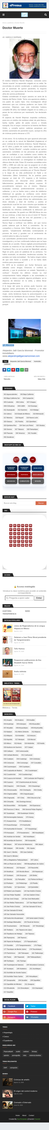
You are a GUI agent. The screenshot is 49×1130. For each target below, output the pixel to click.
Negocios (11, 481)
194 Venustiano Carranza (35, 965)
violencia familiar (35, 1055)
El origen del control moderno (25, 1091)
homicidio (37, 361)
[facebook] (13, 1006)
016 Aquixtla (8, 739)
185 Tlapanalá (19, 957)
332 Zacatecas (9, 437)
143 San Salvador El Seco (32, 906)
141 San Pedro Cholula (12, 906)
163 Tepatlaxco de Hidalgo (13, 934)
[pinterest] (35, 1012)
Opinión (38, 481)
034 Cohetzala (35, 759)
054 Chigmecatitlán (10, 794)
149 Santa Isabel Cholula (35, 918)
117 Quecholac (20, 887)
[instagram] (13, 1017)
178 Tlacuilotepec (35, 949)
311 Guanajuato (9, 410)
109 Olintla (33, 875)
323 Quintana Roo (10, 425)
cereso (6, 1037)
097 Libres (34, 860)
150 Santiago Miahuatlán (12, 922)
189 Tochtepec (9, 961)
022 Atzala (17, 743)
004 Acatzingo (8, 724)
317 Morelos (8, 418)
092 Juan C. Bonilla (10, 852)
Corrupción (24, 481)
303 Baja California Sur (12, 398)
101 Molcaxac (8, 868)
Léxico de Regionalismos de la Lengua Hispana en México (29, 627)
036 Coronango (22, 763)
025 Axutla (40, 743)
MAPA (24, 459)
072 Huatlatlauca (25, 821)
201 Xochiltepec (35, 969)
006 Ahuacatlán (34, 724)
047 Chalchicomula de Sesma (26, 782)
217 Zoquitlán (8, 992)
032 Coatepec (8, 759)
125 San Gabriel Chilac (32, 895)
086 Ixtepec (8, 844)
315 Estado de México (22, 414)
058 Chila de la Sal (33, 798)
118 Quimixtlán (33, 887)
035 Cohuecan (9, 763)
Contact (31, 1115)
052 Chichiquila (25, 790)
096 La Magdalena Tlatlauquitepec (16, 860)
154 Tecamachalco (10, 926)
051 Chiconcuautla (10, 790)
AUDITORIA (7, 611)
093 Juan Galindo (26, 852)
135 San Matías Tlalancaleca (14, 903)
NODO (27, 611)
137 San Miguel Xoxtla (34, 903)
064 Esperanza (35, 805)
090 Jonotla (20, 848)
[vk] (35, 1017)
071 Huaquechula (10, 821)
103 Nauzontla (33, 868)
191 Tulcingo (21, 961)
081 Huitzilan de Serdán (12, 837)
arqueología (8, 1033)
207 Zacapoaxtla (9, 980)
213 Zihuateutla (9, 988)
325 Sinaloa (40, 425)
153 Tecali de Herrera (31, 922)
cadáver (26, 1051)
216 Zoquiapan (37, 988)
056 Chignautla (9, 798)
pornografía (16, 1055)
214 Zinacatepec (23, 988)
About (24, 1115)
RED (33, 459)
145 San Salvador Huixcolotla (14, 914)
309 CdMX (21, 406)
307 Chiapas (31, 402)
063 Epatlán (22, 805)
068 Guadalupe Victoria (26, 813)
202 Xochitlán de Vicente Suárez (15, 972)
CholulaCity (16, 459)
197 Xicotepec (9, 969)
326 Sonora (8, 429)
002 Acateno (19, 720)
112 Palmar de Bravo (35, 879)
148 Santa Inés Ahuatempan (13, 918)
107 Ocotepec (8, 875)
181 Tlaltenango (37, 953)
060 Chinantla (8, 802)
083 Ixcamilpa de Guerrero (13, 840)
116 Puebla (8, 887)
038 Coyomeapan (10, 767)
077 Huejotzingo (31, 829)
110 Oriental (8, 879)
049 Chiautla (21, 786)
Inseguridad (38, 474)
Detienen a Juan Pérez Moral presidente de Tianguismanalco (30, 638)
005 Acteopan (21, 724)
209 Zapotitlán (35, 980)
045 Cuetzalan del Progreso (34, 778)
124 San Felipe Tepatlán (12, 895)
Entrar (39, 598)
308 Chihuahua (9, 406)
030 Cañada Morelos (11, 755)
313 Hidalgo (34, 410)
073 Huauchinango (10, 825)
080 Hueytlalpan (38, 833)
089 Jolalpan (8, 848)
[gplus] (13, 1012)
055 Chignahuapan (27, 794)
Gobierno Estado (24, 468)
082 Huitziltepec (29, 837)
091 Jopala (31, 848)
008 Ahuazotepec (22, 728)
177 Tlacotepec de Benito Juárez (15, 949)
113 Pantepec (8, 883)
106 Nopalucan (37, 871)
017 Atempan (19, 739)
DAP (5, 1068)
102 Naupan (20, 868)
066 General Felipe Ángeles (32, 809)
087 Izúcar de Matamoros (23, 844)
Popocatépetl (8, 1051)
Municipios (38, 468)
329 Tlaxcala (8, 433)
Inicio (4, 23)
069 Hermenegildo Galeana (13, 817)
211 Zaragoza (29, 984)
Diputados (11, 474)
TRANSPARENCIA (9, 614)
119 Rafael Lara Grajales (12, 891)
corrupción (13, 1068)
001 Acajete (8, 720)
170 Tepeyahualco (30, 941)
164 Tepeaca (29, 934)
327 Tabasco (19, 429)
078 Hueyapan (9, 833)
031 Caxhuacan (26, 755)
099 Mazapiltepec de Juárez (34, 864)
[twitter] (35, 1006)
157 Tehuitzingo (38, 926)
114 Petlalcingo (21, 883)
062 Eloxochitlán (9, 805)
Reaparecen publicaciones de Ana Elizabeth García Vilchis (27, 661)
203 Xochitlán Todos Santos (13, 976)
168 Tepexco (22, 938)
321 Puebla (19, 421)
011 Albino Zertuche (22, 732)
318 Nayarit (19, 418)
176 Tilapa (37, 945)
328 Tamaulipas (32, 429)
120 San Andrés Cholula (32, 891)
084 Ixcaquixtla (30, 840)
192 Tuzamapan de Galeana (13, 965)
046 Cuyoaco (8, 782)
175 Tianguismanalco (23, 945)
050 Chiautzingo (34, 786)
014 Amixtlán (19, 735)
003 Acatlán (31, 720)
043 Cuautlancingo (25, 774)
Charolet (37, 1119)
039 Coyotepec (24, 767)
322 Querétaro (31, 421)
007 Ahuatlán (8, 728)
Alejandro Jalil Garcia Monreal (20, 361)
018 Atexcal (31, 739)
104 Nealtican (8, 871)
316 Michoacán (38, 414)
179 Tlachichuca (9, 953)
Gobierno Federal (11, 468)
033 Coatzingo (22, 759)
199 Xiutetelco (22, 969)
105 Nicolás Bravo (22, 871)
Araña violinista (20, 671)
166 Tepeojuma (9, 938)
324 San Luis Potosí (26, 425)
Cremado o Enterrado (22, 1102)
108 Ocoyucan (21, 875)
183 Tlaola (7, 957)
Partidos (24, 474)
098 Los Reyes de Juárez (12, 864)
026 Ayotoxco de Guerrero (13, 747)
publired (10, 23)
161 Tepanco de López (24, 930)
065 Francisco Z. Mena (11, 809)
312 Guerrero (22, 410)
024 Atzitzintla (29, 743)
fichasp (34, 1051)
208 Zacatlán (22, 980)
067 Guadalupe (9, 813)
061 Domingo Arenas (24, 802)
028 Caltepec (8, 751)
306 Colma (20, 402)
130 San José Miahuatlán (30, 899)
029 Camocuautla (22, 751)
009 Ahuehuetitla (37, 728)
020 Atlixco (7, 743)
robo (24, 1055)
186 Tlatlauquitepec (34, 957)
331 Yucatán (32, 433)
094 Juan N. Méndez (11, 856)
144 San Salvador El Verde (13, 910)
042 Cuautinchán (10, 774)
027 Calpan (29, 747)
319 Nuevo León (32, 418)
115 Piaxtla (34, 883)
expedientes (8, 1041)
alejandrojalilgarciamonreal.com (24, 356)
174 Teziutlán (8, 945)
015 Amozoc (31, 735)
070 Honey (30, 817)
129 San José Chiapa (11, 899)
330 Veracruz (20, 433)
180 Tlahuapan (23, 953)
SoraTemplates (22, 1119)
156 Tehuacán (25, 926)
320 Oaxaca (8, 421)
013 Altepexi (8, 735)
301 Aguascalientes (10, 394)
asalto (18, 1051)
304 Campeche (28, 398)
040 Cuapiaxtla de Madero (13, 770)
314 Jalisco (8, 414)
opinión (6, 1055)
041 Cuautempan (31, 770)
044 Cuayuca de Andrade (12, 778)
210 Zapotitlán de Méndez (13, 984)
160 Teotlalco (8, 930)
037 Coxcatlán (36, 763)
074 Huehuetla (25, 825)
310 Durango (32, 406)
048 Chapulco (8, 786)
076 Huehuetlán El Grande (13, 829)
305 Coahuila (8, 402)
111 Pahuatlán (20, 879)
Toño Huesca (19, 649)
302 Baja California (27, 394)
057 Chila (20, 798)
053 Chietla (38, 790)
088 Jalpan (39, 844)
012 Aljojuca (36, 732)
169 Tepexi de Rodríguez (12, 941)
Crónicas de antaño (21, 1080)
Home (18, 1115)
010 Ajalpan (8, 732)
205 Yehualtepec (32, 976)
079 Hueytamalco (23, 833)
